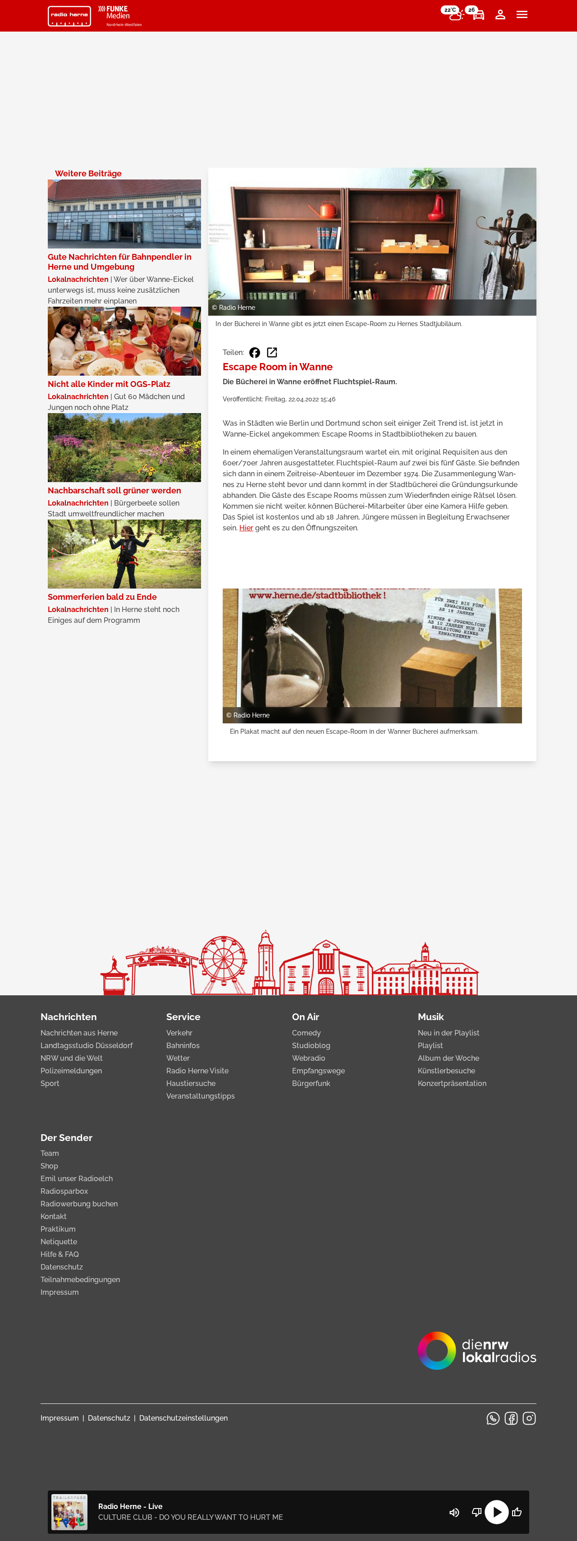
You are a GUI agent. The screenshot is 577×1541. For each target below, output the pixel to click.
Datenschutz (62, 1267)
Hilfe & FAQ (60, 1254)
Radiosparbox (64, 1191)
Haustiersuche (190, 1083)
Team (50, 1153)
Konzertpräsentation (452, 1083)
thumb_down (477, 1512)
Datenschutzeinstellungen (183, 1418)
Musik (431, 1016)
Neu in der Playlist (449, 1033)
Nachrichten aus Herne (79, 1033)
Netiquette (59, 1241)
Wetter (178, 1058)
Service (183, 1016)
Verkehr (179, 1033)
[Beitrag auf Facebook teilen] (254, 352)
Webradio (308, 1058)
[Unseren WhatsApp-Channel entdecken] (493, 1418)
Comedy (306, 1033)
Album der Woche (448, 1058)
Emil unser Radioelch (77, 1178)
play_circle (496, 1512)
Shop (49, 1166)
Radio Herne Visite (197, 1071)
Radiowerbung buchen (79, 1204)
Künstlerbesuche (446, 1071)
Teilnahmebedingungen (80, 1279)
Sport (50, 1083)
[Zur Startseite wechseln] (69, 16)
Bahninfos (183, 1045)
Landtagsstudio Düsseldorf (87, 1045)
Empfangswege (318, 1071)
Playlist (430, 1045)
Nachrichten (69, 1016)
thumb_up (516, 1512)
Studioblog (311, 1045)
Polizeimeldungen (71, 1071)
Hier (246, 528)
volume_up (454, 1512)
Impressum (60, 1292)
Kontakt (54, 1216)
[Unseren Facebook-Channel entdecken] (511, 1418)
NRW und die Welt (72, 1058)
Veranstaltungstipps (200, 1096)
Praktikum (58, 1229)
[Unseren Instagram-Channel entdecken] (529, 1418)
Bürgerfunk (311, 1083)
